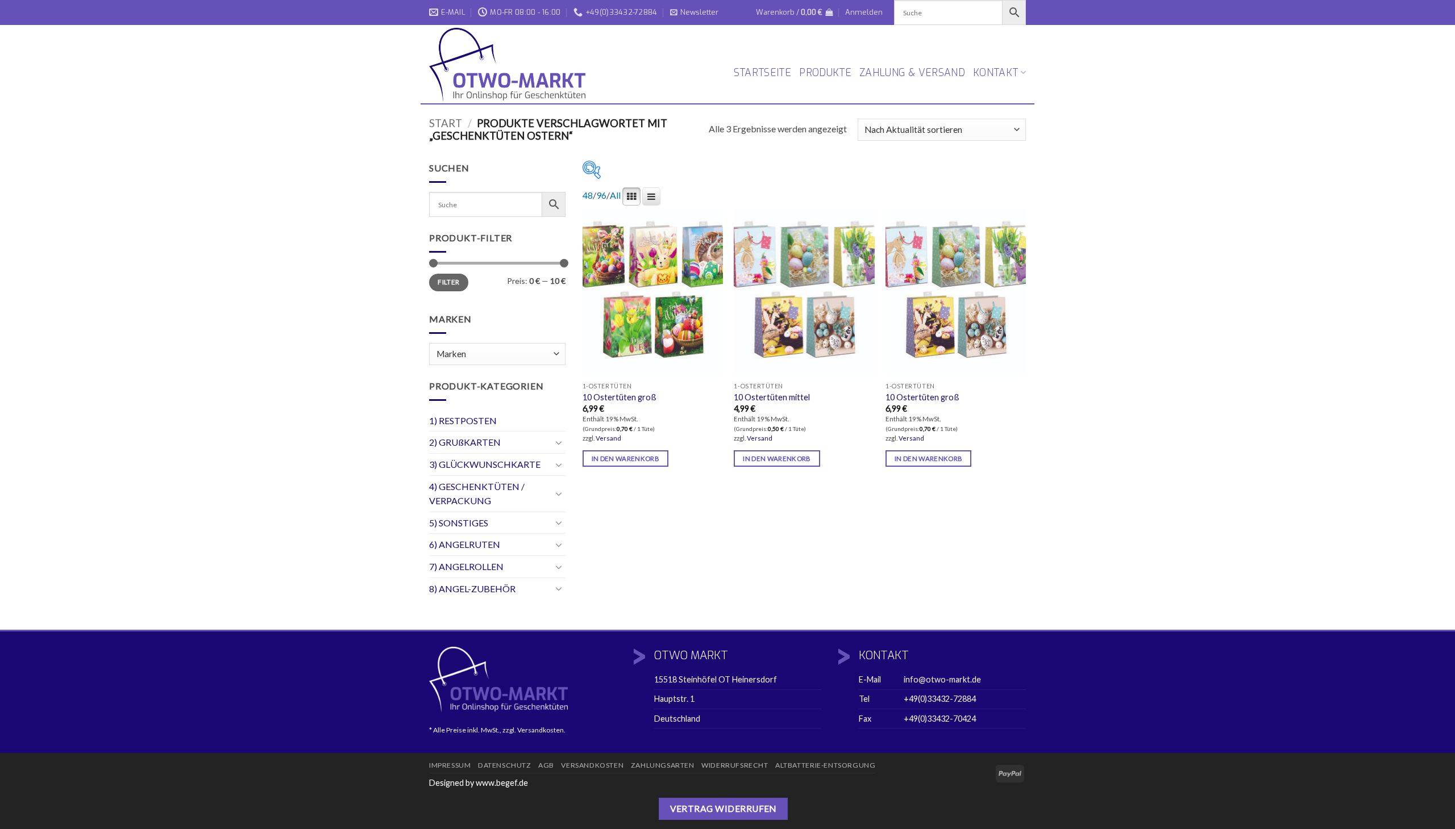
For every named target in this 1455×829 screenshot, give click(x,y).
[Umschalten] (559, 442)
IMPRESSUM (450, 765)
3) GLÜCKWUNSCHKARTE (485, 464)
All (615, 195)
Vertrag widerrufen (723, 808)
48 (588, 195)
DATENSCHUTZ (504, 765)
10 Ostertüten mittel (772, 397)
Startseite (763, 72)
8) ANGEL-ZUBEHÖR (472, 588)
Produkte (825, 72)
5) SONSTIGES (458, 522)
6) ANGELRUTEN (464, 544)
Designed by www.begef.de (478, 783)
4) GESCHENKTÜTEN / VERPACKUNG (477, 493)
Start (445, 123)
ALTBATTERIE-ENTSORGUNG (825, 765)
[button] (694, 12)
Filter (448, 282)
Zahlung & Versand (912, 72)
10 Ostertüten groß (619, 397)
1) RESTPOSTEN (463, 420)
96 (601, 195)
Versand (608, 438)
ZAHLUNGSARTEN (663, 765)
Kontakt (995, 72)
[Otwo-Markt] (511, 64)
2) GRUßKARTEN (465, 442)
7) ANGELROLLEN (466, 566)
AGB (546, 765)
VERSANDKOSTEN (592, 765)
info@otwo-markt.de (942, 679)
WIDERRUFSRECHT (734, 765)
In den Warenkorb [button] (626, 458)
